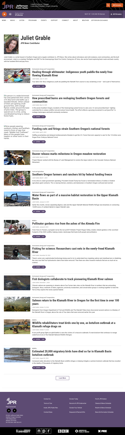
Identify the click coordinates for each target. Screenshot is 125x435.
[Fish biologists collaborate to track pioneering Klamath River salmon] (17, 282)
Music (12, 20)
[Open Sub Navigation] (7, 20)
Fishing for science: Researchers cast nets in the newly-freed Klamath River (73, 250)
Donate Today (73, 399)
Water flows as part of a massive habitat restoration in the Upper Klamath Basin (75, 196)
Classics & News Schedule (103, 403)
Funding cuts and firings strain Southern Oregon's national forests (71, 128)
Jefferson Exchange (99, 20)
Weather (85, 20)
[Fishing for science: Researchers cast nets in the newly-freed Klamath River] (17, 252)
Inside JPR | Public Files (51, 407)
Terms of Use (48, 403)
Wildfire (34, 220)
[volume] (10, 14)
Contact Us (47, 399)
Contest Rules (48, 412)
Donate (118, 5)
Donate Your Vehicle (75, 407)
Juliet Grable (35, 79)
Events (44, 20)
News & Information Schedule (104, 412)
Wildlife (34, 320)
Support (54, 20)
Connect (65, 20)
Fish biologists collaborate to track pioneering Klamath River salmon (72, 279)
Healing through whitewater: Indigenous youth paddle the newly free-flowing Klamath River (72, 73)
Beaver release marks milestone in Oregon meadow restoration (69, 153)
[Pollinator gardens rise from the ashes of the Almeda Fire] (17, 227)
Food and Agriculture (38, 171)
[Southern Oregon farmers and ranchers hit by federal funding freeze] (17, 178)
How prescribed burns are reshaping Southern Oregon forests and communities (70, 99)
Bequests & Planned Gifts (77, 412)
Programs (33, 20)
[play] (4, 14)
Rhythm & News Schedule (103, 407)
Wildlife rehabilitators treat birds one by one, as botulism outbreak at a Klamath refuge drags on (73, 324)
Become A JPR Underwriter (77, 403)
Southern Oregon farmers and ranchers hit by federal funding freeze (72, 174)
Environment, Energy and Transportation (43, 69)
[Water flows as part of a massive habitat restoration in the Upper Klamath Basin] (17, 199)
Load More (62, 378)
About (75, 20)
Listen (21, 20)
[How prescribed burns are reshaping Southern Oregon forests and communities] (17, 106)
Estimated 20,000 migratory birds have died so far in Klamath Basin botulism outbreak (71, 353)
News (4, 20)
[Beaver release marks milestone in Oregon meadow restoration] (17, 157)
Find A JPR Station (101, 399)
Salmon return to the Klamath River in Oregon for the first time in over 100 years (75, 302)
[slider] (13, 14)
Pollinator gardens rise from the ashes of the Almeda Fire (66, 223)
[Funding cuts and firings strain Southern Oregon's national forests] (17, 132)
